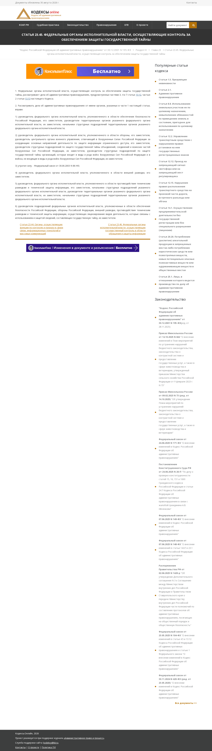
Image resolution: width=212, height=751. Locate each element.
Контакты (191, 2)
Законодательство (78, 24)
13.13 (27, 98)
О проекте (142, 24)
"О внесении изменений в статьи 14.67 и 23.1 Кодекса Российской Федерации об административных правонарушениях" (176, 550)
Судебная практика (48, 24)
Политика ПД (49, 747)
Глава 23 (156, 49)
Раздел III (141, 49)
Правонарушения (106, 24)
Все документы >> (186, 703)
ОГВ (126, 24)
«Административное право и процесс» (84, 738)
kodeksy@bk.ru (50, 742)
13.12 (138, 94)
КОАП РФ (24, 24)
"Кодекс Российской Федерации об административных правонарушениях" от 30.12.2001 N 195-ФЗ (75, 49)
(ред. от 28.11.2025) (174, 317)
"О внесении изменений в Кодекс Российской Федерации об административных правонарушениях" (176, 448)
